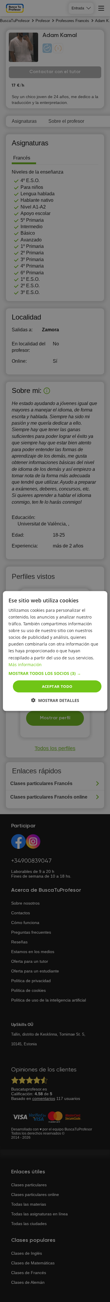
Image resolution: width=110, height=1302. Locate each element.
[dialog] (55, 651)
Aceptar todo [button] (57, 686)
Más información (25, 664)
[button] (55, 673)
